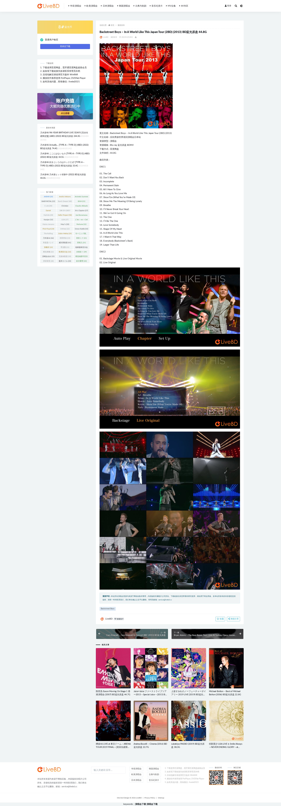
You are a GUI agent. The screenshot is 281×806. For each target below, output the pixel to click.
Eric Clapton (81, 210)
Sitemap (161, 798)
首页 (112, 25)
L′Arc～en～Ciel (81, 220)
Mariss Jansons (48, 224)
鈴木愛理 (81, 261)
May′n (65, 224)
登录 (229, 6)
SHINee (65, 229)
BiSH (81, 201)
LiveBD (105, 37)
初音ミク (81, 238)
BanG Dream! (65, 201)
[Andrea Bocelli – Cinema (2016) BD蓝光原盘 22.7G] (151, 721)
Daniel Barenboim (48, 211)
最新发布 (121, 25)
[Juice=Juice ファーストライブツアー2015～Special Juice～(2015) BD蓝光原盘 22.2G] (151, 668)
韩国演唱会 (124, 6)
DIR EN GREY (65, 211)
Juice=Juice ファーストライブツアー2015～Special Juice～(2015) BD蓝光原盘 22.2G (150, 694)
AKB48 (48, 196)
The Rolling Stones (48, 234)
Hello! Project (65, 215)
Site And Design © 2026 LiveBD (129, 798)
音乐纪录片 (157, 6)
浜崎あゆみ (48, 256)
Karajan (48, 219)
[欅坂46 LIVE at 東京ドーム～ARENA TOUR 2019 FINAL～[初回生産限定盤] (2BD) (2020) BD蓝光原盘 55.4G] (113, 721)
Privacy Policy (149, 798)
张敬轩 (48, 247)
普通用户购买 (51, 40)
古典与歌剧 (140, 6)
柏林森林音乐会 (81, 247)
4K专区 (184, 6)
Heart (126, 209)
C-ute (48, 206)
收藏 (221, 619)
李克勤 (65, 247)
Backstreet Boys (118, 133)
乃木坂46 (48, 238)
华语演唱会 (75, 6)
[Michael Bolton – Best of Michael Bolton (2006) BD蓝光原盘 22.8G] (226, 668)
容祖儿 (81, 242)
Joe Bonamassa (81, 215)
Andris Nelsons (65, 197)
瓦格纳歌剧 (65, 256)
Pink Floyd (48, 229)
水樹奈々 (81, 252)
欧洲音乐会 (65, 252)
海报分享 (234, 619)
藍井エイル (65, 261)
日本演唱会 (108, 6)
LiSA (64, 219)
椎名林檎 (48, 252)
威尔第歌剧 (65, 242)
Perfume (81, 224)
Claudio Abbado (81, 206)
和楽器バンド (48, 243)
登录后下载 (65, 46)
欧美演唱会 (91, 6)
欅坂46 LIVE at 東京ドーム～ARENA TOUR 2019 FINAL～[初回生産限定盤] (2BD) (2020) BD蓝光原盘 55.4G (113, 747)
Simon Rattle (81, 229)
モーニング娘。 (81, 234)
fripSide (48, 215)
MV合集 (172, 6)
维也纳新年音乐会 (81, 256)
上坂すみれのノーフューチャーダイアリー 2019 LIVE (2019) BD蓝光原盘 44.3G (188, 694)
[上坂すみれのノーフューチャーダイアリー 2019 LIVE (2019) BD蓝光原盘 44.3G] (188, 668)
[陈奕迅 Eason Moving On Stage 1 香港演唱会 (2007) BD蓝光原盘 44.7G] (113, 668)
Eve (105, 241)
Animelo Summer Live (81, 197)
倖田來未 (65, 238)
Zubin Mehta (65, 233)
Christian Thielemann (65, 206)
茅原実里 (48, 261)
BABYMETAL (48, 201)
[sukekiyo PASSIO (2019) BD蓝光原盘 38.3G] (188, 721)
